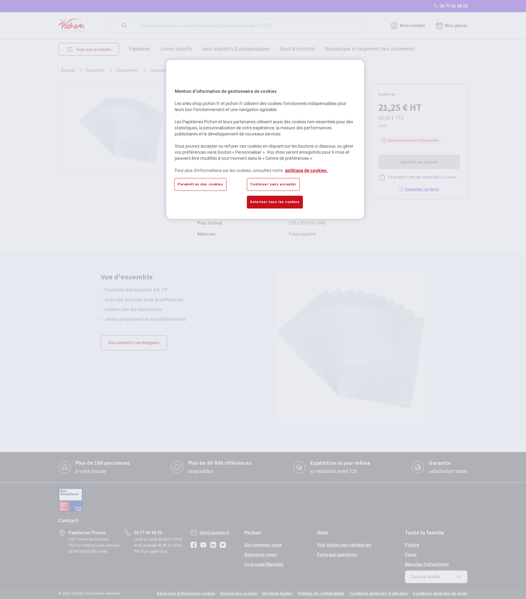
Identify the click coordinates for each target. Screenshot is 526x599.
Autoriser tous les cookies (275, 202)
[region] (265, 139)
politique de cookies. (306, 170)
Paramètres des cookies (200, 184)
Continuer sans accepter (273, 184)
